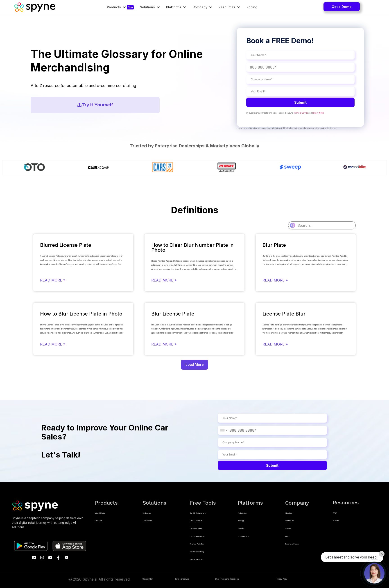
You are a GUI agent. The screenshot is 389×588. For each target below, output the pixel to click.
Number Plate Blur (197, 544)
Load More (194, 364)
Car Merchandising (197, 552)
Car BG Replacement (198, 513)
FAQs (287, 536)
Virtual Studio (100, 513)
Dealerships (146, 513)
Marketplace (147, 521)
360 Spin (98, 521)
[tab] (119, 7)
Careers (288, 529)
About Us (288, 513)
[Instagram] (42, 558)
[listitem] (50, 522)
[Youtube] (50, 558)
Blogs (335, 513)
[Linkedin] (34, 558)
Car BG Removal (196, 521)
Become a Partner (292, 544)
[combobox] (223, 430)
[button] (341, 6)
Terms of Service (301, 113)
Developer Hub (243, 536)
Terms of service (182, 579)
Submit (300, 102)
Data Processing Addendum (227, 579)
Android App (242, 513)
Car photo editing (196, 529)
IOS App (241, 521)
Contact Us (289, 521)
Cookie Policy (147, 579)
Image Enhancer (196, 559)
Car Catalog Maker (197, 536)
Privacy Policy (281, 579)
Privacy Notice (318, 113)
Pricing (252, 7)
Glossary (336, 520)
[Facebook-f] (58, 558)
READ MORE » (52, 280)
